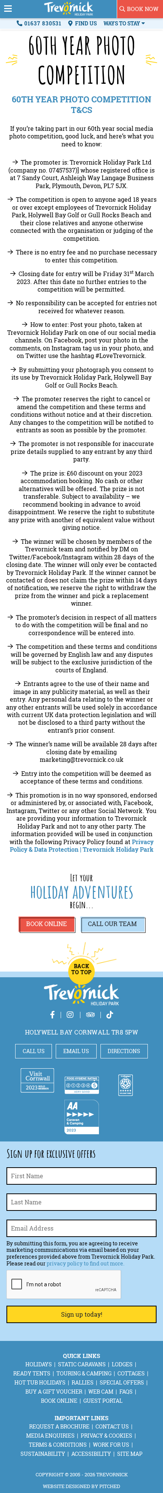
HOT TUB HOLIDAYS (40, 1382)
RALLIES (83, 1382)
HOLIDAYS (38, 1364)
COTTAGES (131, 1373)
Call (112, 924)
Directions (124, 1051)
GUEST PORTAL (102, 1400)
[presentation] (64, 1285)
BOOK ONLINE (59, 1400)
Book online (46, 924)
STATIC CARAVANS (82, 1364)
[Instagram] (70, 1015)
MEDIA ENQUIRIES (50, 1435)
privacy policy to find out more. (85, 1263)
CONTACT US (112, 1426)
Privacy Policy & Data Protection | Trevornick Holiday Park (82, 846)
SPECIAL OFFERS (122, 1382)
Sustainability (42, 1453)
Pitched (109, 1486)
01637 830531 (42, 23)
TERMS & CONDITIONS (58, 1444)
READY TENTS (31, 1373)
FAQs (126, 1391)
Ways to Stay (122, 23)
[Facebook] (52, 1015)
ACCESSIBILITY (91, 1453)
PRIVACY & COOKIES (106, 1435)
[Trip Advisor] (90, 1015)
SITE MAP (130, 1453)
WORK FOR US (111, 1444)
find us (85, 23)
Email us (76, 1051)
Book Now (142, 9)
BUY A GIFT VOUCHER (53, 1391)
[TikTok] (110, 1014)
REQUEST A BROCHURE (59, 1426)
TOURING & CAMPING (83, 1373)
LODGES (122, 1364)
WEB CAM (100, 1391)
